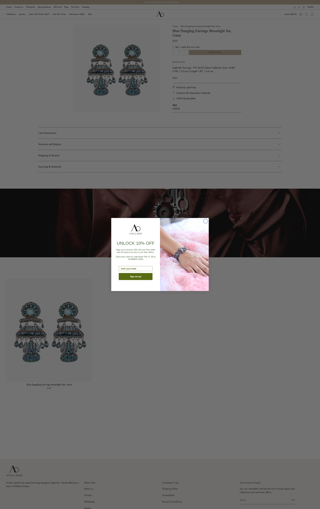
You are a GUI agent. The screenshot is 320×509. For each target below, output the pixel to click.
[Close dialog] (205, 221)
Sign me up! (135, 276)
